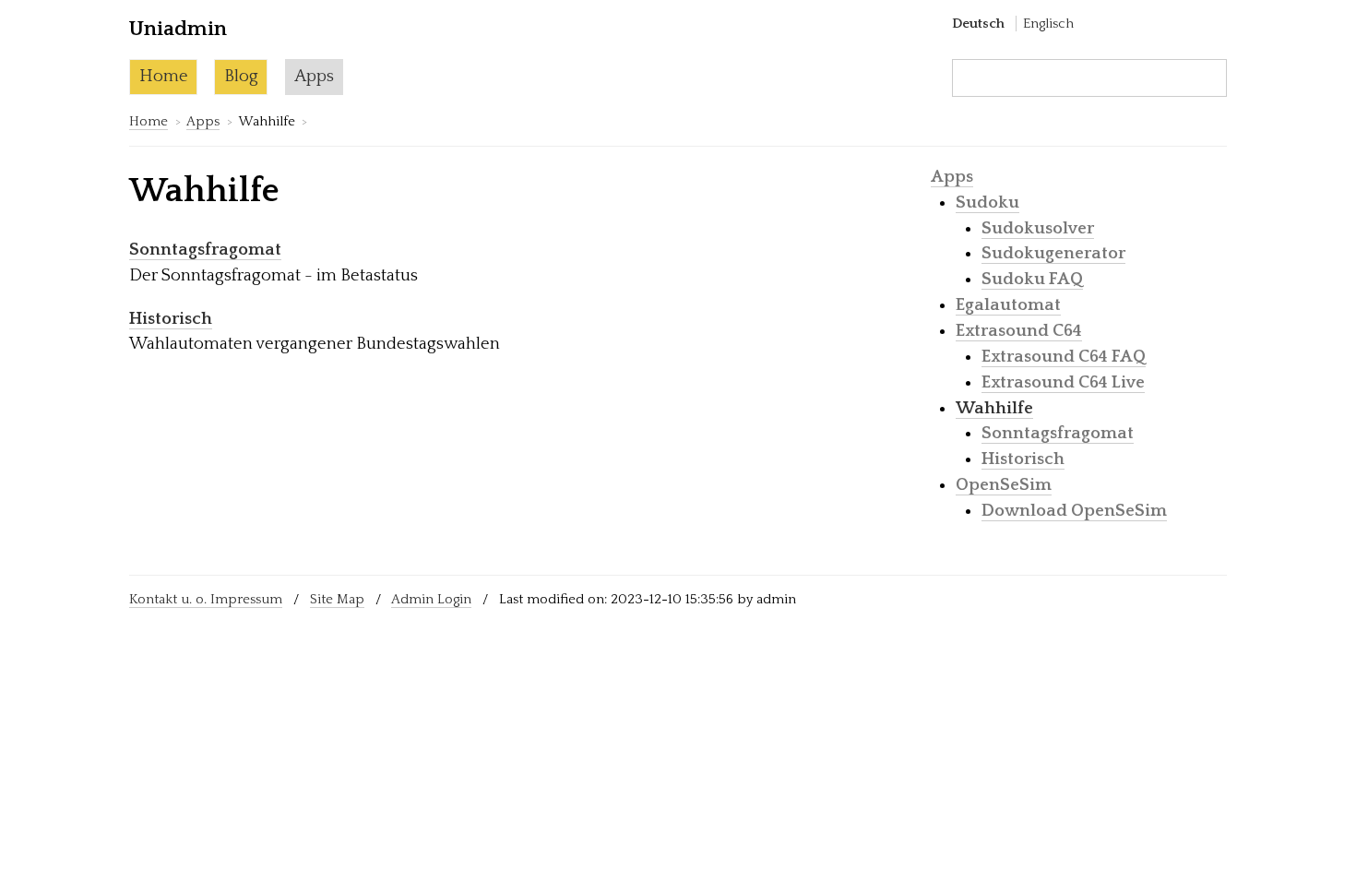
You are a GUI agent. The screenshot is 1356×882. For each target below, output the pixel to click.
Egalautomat (1008, 305)
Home (163, 76)
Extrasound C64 (1019, 330)
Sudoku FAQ (1032, 279)
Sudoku (987, 202)
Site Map (337, 599)
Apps (314, 76)
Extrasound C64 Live (1063, 382)
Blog (241, 76)
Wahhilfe (994, 408)
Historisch (170, 318)
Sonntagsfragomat (205, 249)
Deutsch (978, 23)
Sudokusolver (1037, 228)
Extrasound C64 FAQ (1063, 356)
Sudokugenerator (1053, 253)
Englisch (1048, 23)
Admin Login (431, 599)
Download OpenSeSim (1074, 510)
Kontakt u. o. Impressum (205, 599)
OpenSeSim (1004, 485)
